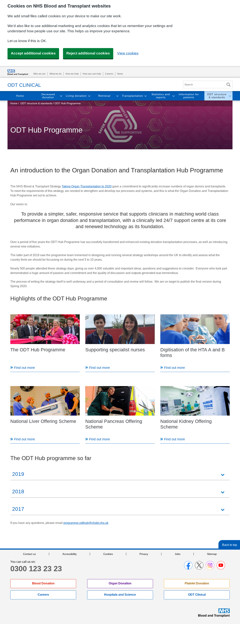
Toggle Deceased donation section (61, 96)
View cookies (128, 53)
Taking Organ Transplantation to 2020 (87, 186)
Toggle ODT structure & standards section (229, 96)
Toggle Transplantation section (145, 96)
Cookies (108, 553)
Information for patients (189, 96)
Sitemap (212, 553)
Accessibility (69, 553)
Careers (109, 73)
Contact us (29, 553)
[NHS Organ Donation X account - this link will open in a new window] (199, 565)
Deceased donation (48, 96)
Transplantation (132, 95)
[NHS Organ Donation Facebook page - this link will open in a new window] (188, 565)
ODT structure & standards (216, 96)
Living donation (76, 95)
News (120, 73)
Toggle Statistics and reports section (173, 96)
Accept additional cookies (33, 53)
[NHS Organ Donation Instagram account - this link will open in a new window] (210, 565)
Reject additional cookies (88, 53)
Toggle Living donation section (89, 96)
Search (228, 84)
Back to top (229, 544)
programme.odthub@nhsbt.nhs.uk (85, 522)
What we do (56, 73)
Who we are (39, 73)
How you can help (92, 73)
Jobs (177, 553)
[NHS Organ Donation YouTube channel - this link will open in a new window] (220, 565)
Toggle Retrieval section (117, 96)
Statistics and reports (161, 96)
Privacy (144, 553)
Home (20, 95)
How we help (72, 73)
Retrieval (104, 95)
